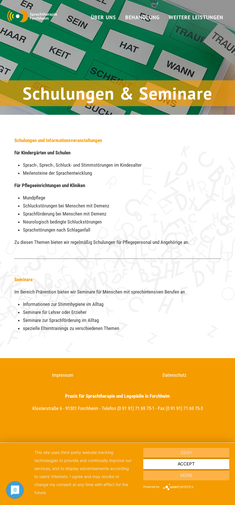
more (186, 475)
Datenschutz (174, 375)
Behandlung (142, 17)
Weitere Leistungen (196, 17)
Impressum (62, 375)
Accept (186, 464)
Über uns (103, 17)
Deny (186, 452)
